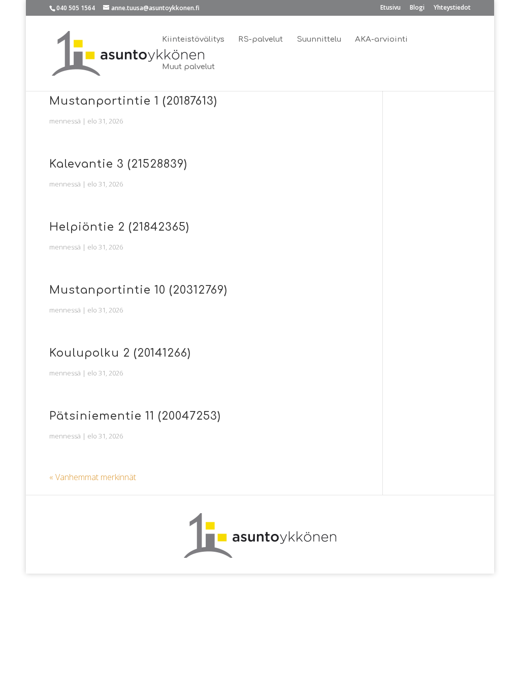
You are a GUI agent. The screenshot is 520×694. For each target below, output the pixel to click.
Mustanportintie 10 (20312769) (138, 290)
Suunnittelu (319, 40)
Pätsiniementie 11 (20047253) (135, 416)
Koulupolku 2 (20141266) (120, 353)
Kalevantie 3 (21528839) (118, 164)
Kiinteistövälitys (193, 40)
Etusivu (390, 8)
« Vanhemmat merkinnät (92, 477)
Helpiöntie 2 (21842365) (119, 227)
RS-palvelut (260, 40)
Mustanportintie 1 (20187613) (133, 101)
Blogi (417, 8)
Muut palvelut (188, 67)
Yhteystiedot (452, 8)
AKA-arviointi (381, 40)
